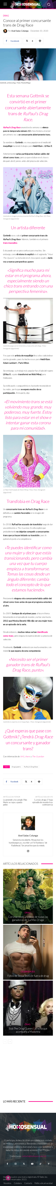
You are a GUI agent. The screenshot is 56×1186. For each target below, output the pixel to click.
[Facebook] (7, 1164)
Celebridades (28, 972)
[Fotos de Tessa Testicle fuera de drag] (28, 952)
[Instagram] (28, 850)
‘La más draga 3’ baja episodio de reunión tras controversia (43, 802)
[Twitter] (24, 1164)
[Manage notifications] (8, 1177)
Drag (6, 16)
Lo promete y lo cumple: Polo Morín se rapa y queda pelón (15, 802)
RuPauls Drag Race (31, 767)
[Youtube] (32, 1164)
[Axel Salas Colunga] (5, 31)
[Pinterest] (49, 1164)
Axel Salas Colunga (19, 31)
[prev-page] (5, 1042)
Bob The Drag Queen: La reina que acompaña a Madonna (28, 1030)
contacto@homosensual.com (34, 1156)
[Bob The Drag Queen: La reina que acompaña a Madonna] (28, 1008)
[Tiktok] (40, 1164)
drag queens (16, 767)
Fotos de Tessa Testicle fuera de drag (28, 975)
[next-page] (10, 1042)
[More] (40, 41)
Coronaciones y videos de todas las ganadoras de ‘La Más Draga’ (28, 918)
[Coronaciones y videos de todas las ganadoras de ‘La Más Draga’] (28, 896)
